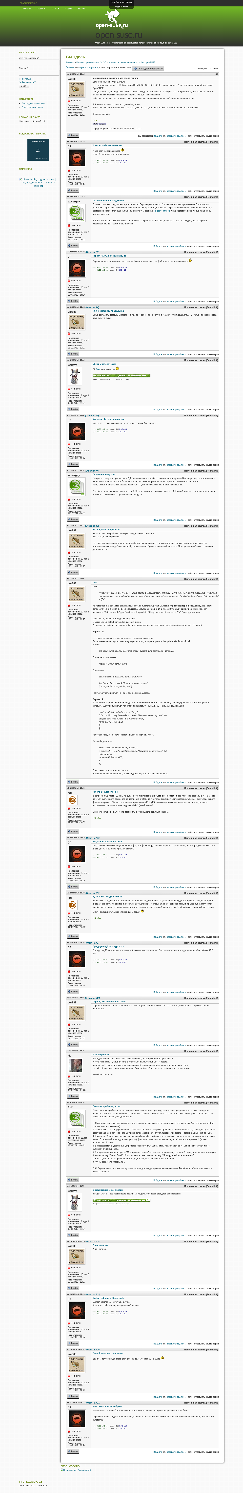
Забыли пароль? (27, 82)
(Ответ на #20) (92, 1349)
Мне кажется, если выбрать (107, 1406)
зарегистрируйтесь (88, 67)
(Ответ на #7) (92, 471)
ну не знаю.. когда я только (107, 896)
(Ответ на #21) (92, 1403)
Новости (41, 9)
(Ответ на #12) (92, 893)
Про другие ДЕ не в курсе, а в (108, 946)
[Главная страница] (111, 29)
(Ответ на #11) (92, 838)
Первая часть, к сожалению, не (109, 256)
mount (102, 124)
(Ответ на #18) (92, 1241)
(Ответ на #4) (92, 307)
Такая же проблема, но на (106, 1106)
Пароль (23, 68)
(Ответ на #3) (92, 252)
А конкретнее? (100, 1245)
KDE (95, 124)
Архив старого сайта (32, 107)
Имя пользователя (29, 58)
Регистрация (25, 79)
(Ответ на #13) (92, 943)
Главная (27, 9)
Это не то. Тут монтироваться (108, 419)
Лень (98, 369)
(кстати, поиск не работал (106, 529)
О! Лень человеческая (104, 364)
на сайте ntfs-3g (162, 211)
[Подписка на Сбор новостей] (76, 1470)
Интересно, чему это (104, 474)
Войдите (70, 67)
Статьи (55, 9)
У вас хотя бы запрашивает (107, 145)
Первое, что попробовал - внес (109, 1001)
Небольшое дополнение (105, 792)
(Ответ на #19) (92, 1294)
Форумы (70, 62)
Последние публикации (33, 103)
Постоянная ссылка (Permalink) (201, 142)
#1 (217, 74)
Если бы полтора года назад (108, 1353)
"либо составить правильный (108, 311)
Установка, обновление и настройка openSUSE (132, 62)
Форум (68, 9)
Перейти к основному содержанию (121, 4)
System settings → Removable (108, 1298)
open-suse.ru (118, 35)
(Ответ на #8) (92, 526)
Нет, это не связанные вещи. (108, 841)
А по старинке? (101, 1054)
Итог (95, 582)
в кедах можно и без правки (108, 1190)
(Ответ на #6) (92, 415)
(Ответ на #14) (92, 998)
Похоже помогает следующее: (108, 200)
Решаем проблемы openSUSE (91, 62)
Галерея (82, 9)
